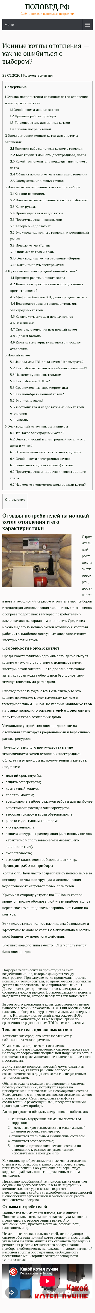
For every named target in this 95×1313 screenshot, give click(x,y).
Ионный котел (17, 355)
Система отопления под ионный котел (43, 329)
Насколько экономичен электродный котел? (48, 484)
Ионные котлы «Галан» (30, 245)
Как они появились (27, 194)
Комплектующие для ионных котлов (41, 316)
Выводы (19, 420)
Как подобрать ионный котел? (37, 394)
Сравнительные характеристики (39, 387)
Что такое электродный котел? (37, 433)
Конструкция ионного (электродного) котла (48, 155)
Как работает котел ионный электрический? (48, 368)
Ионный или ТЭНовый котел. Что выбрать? (46, 362)
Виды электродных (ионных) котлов (41, 465)
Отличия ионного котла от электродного (45, 452)
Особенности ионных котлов (34, 109)
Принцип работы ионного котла (37, 278)
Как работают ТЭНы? (30, 381)
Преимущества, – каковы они (36, 219)
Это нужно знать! (26, 400)
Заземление (22, 323)
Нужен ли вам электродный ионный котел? (41, 271)
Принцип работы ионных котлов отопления (46, 148)
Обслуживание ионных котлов (37, 181)
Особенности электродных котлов (40, 459)
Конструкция (23, 206)
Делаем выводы (26, 336)
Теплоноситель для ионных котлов (40, 122)
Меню (9, 25)
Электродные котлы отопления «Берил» (45, 258)
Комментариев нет (38, 75)
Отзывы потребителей (30, 129)
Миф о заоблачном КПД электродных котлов (48, 297)
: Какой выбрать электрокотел (37, 265)
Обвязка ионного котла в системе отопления (48, 174)
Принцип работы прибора (33, 116)
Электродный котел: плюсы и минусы (36, 426)
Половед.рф (47, 7)
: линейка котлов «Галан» (32, 252)
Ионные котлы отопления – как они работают (49, 200)
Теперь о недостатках (30, 226)
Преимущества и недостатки (36, 213)
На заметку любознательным (35, 374)
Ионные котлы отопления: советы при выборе (42, 187)
